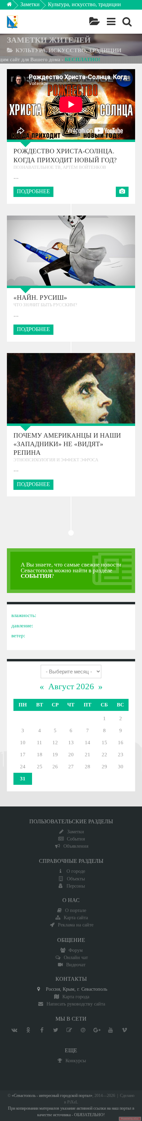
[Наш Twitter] (55, 1030)
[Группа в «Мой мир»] (83, 1030)
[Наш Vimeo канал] (124, 1030)
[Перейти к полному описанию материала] (115, 250)
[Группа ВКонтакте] (14, 1030)
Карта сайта (76, 917)
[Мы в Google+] (96, 1030)
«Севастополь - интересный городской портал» (52, 1095)
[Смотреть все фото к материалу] (122, 192)
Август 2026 (71, 686)
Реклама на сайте (75, 924)
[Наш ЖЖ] (69, 1030)
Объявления (75, 846)
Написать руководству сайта (76, 1004)
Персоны (76, 886)
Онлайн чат (76, 957)
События (76, 839)
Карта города (75, 996)
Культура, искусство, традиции (84, 4)
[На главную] (14, 6)
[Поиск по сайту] (127, 22)
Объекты (76, 878)
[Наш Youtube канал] (110, 1030)
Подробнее (33, 191)
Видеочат (75, 964)
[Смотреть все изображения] (26, 250)
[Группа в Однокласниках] (27, 1030)
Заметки (30, 4)
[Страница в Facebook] (41, 1030)
